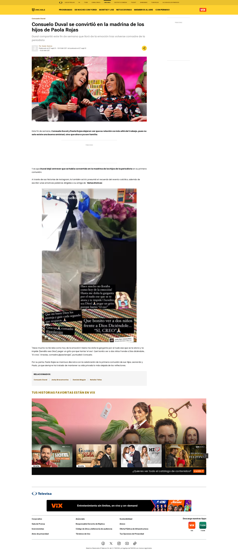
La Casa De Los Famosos (171, 2)
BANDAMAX (143, 2)
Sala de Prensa (38, 524)
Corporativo (37, 519)
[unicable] (38, 10)
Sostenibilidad (126, 519)
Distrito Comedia (120, 2)
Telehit (133, 2)
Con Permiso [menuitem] (162, 9)
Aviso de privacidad (40, 534)
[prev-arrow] (30, 456)
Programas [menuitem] (65, 9)
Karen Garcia (47, 46)
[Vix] (203, 10)
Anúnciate (80, 519)
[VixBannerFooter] (119, 505)
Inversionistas (38, 529)
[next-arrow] (205, 455)
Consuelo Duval (38, 19)
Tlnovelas (155, 2)
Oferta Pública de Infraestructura (134, 529)
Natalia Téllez (96, 380)
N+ (79, 2)
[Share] (144, 48)
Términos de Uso (83, 534)
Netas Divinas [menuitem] (124, 9)
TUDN (86, 2)
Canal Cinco (96, 2)
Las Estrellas (70, 2)
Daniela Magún (79, 380)
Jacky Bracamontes (60, 380)
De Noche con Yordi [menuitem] (86, 9)
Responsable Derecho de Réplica (90, 524)
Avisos (122, 524)
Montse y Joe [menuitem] (106, 9)
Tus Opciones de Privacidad (132, 534)
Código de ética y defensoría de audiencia (94, 529)
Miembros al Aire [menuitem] (143, 9)
